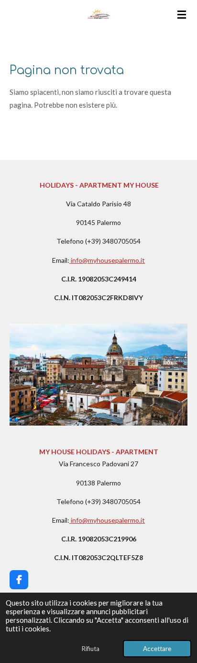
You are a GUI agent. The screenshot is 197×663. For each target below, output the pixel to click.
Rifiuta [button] (90, 648)
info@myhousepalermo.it (108, 260)
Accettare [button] (157, 648)
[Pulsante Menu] (181, 14)
